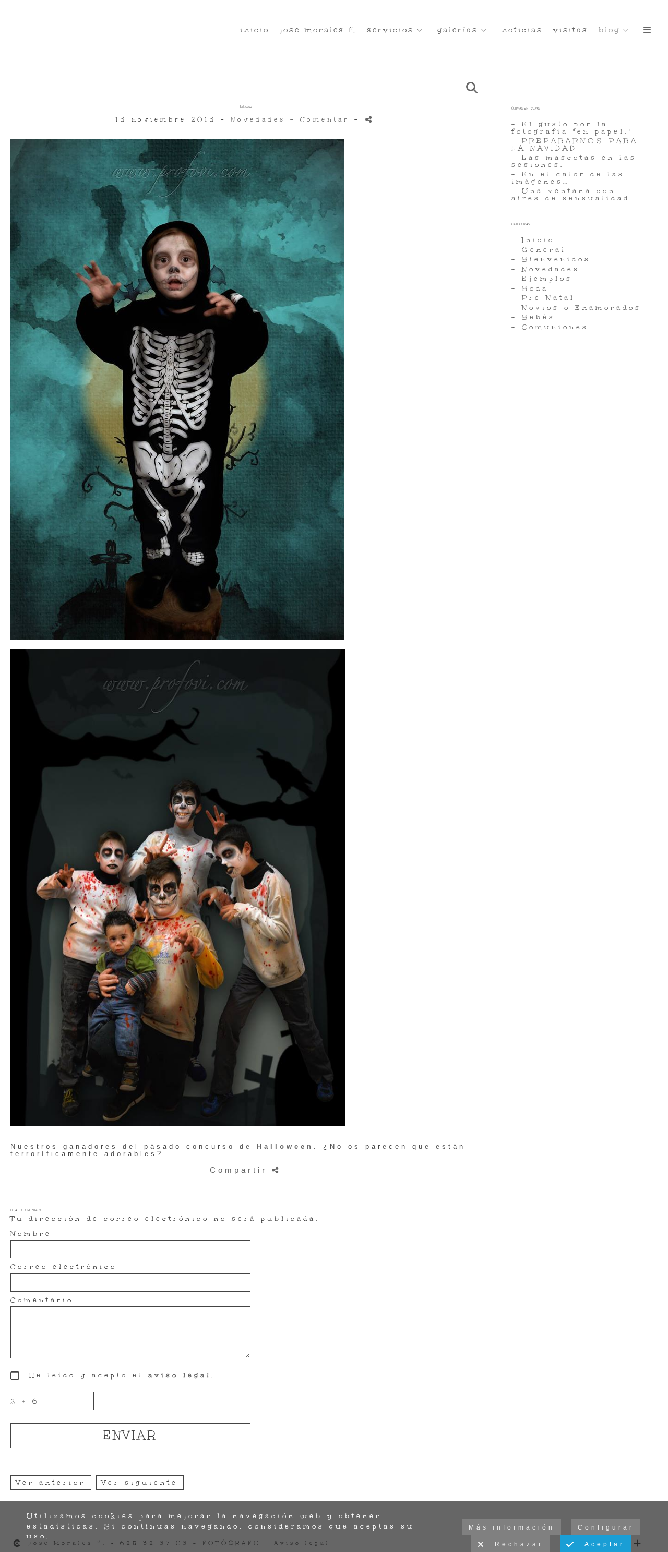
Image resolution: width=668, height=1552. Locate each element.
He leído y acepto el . (118, 1375)
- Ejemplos (541, 278)
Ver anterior (51, 1482)
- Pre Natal (543, 298)
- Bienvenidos (551, 259)
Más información (512, 1527)
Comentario (42, 1300)
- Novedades (545, 269)
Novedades (258, 119)
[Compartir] (369, 119)
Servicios (390, 30)
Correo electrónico (63, 1267)
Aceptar (600, 1544)
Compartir (241, 1169)
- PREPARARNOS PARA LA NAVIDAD (574, 144)
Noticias (522, 30)
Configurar (606, 1527)
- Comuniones (550, 327)
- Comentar (322, 119)
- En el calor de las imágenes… (568, 178)
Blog (609, 30)
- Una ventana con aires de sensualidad (570, 194)
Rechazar (514, 1544)
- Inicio (533, 240)
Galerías (457, 30)
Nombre (31, 1234)
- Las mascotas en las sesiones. (574, 161)
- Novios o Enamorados (576, 307)
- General (538, 250)
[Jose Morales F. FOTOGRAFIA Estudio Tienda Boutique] (9, 19)
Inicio (254, 30)
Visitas (570, 30)
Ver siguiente (140, 1482)
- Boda (529, 288)
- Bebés (533, 317)
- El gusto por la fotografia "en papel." (572, 127)
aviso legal (179, 1375)
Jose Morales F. (318, 30)
